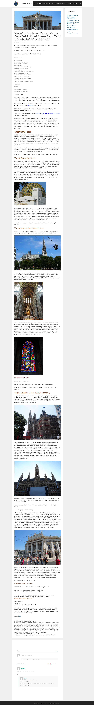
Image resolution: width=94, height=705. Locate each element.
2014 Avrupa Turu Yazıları (21, 621)
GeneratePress (56, 703)
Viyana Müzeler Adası (48, 630)
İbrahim (30, 679)
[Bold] (22, 659)
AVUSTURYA (30, 621)
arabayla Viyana (36, 624)
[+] (40, 659)
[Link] (37, 659)
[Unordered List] (31, 659)
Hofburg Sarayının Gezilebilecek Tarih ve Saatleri (37, 625)
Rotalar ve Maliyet (60, 3)
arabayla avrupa (30, 622)
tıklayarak (30, 105)
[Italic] (24, 659)
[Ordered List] (30, 659)
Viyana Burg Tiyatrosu (19, 626)
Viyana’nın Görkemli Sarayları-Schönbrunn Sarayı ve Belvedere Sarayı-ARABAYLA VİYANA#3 (35, 635)
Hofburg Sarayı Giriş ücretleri (20, 625)
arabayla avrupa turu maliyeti (26, 624)
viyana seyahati (33, 632)
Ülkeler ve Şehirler (26, 3)
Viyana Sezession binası (43, 632)
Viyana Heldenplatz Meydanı (48, 628)
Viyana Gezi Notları (55, 626)
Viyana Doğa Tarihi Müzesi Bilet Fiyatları (32, 626)
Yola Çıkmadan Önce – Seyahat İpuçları (43, 3)
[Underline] (26, 659)
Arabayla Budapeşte (72, 33)
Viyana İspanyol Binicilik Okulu (31, 629)
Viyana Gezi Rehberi (18, 628)
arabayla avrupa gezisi (39, 622)
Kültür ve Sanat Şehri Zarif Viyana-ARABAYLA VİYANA (27, 633)
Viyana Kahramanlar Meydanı (44, 629)
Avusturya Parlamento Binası (51, 624)
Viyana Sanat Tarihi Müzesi (24, 632)
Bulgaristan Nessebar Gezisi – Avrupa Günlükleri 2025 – (72, 17)
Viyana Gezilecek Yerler (37, 628)
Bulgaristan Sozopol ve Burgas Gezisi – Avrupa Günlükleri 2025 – (73, 22)
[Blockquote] (33, 659)
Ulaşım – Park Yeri (72, 3)
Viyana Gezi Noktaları (46, 626)
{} (38, 659)
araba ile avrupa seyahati (21, 622)
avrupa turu (42, 624)
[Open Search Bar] (80, 3)
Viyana (34, 621)
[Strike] (28, 659)
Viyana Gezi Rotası (27, 628)
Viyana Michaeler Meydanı (38, 630)
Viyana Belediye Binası (53, 625)
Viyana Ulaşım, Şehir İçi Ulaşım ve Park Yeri (47, 113)
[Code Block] (35, 659)
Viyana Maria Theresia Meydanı (25, 630)
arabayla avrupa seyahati (49, 622)
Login (56, 650)
